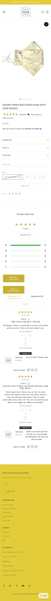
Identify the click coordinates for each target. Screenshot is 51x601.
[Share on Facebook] (9, 194)
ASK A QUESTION (13, 290)
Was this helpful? (26, 331)
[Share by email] (20, 194)
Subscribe (10, 491)
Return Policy (6, 512)
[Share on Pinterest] (16, 194)
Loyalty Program (7, 516)
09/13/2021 (25, 379)
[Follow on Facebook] (3, 585)
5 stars (26, 229)
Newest (25, 304)
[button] (10, 114)
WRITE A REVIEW (13, 278)
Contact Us (6, 520)
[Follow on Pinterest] (16, 585)
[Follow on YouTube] (23, 585)
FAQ (3, 540)
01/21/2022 (25, 315)
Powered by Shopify (32, 594)
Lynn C (24, 383)
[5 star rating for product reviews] (25, 312)
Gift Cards (5, 532)
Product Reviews (25, 214)
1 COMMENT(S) (25, 353)
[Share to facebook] (28, 369)
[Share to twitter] (36, 369)
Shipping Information (9, 508)
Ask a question (36, 114)
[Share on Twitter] (13, 194)
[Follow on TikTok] (29, 585)
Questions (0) (37, 296)
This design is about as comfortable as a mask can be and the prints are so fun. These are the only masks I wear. (25, 327)
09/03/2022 (18, 360)
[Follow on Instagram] (10, 585)
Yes (22, 335)
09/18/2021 (18, 435)
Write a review (8, 118)
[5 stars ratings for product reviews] (25, 224)
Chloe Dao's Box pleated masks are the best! (25, 387)
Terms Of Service (8, 505)
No (30, 335)
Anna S (24, 319)
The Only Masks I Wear (25, 322)
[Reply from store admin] (8, 360)
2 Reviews (23, 114)
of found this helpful (25, 344)
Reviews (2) (25, 235)
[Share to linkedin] (32, 369)
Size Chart (5, 536)
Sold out (25, 186)
